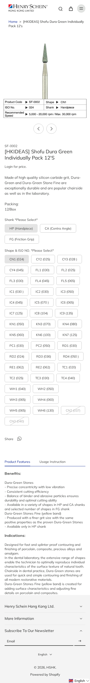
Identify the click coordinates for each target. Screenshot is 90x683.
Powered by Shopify (45, 674)
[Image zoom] (45, 76)
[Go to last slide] (38, 129)
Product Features (17, 462)
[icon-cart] (71, 8)
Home (13, 21)
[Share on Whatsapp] (19, 439)
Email (11, 641)
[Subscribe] (79, 641)
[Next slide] (51, 129)
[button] (79, 681)
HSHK (51, 667)
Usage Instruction (52, 462)
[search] (60, 8)
